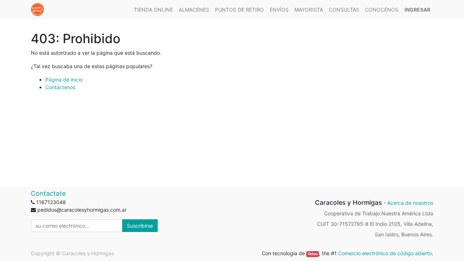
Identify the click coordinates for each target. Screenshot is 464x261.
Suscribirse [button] (140, 226)
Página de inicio (64, 79)
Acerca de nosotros (410, 203)
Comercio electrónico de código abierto (385, 253)
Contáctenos (60, 87)
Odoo (313, 254)
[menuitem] (153, 9)
